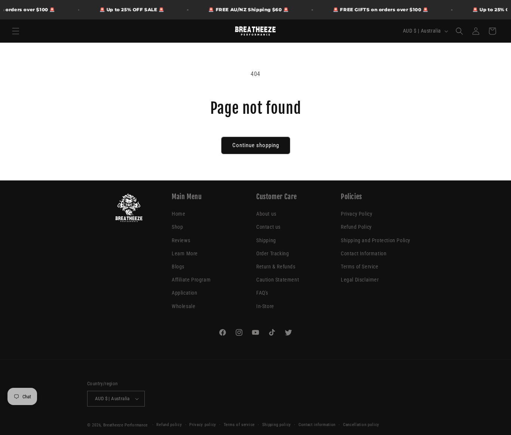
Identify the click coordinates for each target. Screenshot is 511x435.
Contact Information (363, 253)
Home (178, 214)
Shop (177, 227)
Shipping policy (276, 424)
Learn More (185, 253)
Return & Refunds (276, 267)
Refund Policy (356, 227)
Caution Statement (277, 280)
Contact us (268, 227)
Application (185, 293)
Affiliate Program (191, 280)
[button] (15, 31)
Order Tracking (272, 253)
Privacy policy (202, 424)
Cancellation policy (361, 424)
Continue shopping (255, 145)
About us (266, 214)
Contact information (317, 424)
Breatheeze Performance (125, 425)
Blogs (178, 267)
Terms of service (239, 424)
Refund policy (169, 424)
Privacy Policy (356, 214)
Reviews (181, 240)
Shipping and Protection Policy (375, 240)
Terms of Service (360, 267)
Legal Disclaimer (360, 280)
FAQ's (262, 293)
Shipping (266, 240)
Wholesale (183, 306)
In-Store (265, 306)
